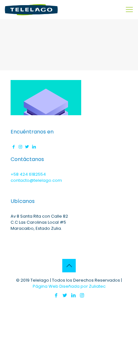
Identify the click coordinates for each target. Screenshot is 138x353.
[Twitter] (64, 295)
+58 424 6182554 (28, 174)
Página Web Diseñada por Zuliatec (69, 286)
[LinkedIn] (73, 295)
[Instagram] (82, 295)
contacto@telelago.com (36, 180)
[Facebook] (56, 295)
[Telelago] (31, 10)
